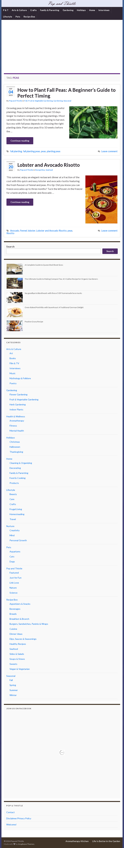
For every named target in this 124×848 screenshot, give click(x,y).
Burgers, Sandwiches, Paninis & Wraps (29, 623)
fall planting (16, 151)
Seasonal (67, 101)
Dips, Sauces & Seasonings (23, 638)
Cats (12, 556)
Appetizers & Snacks (20, 603)
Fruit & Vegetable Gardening (40, 101)
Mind (12, 535)
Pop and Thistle (15, 101)
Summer (14, 690)
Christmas (15, 441)
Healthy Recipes (18, 644)
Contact (10, 812)
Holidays (81, 10)
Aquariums (15, 551)
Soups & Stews (17, 659)
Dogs (12, 561)
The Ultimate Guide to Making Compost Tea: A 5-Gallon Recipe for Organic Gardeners (61, 279)
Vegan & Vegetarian (20, 669)
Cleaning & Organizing (21, 463)
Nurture (10, 526)
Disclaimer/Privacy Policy (18, 818)
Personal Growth (18, 540)
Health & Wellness (15, 416)
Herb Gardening (18, 404)
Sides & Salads (17, 654)
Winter (13, 695)
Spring (13, 685)
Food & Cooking (18, 478)
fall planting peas (31, 151)
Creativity (15, 530)
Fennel (23, 230)
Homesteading (17, 514)
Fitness (13, 425)
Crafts (33, 10)
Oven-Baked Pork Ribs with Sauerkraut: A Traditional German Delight (54, 307)
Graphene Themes (26, 844)
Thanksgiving (16, 451)
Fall (25, 101)
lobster (31, 230)
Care (12, 499)
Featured (14, 572)
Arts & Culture (19, 10)
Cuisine (13, 628)
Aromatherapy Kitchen (77, 841)
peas (43, 151)
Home (92, 10)
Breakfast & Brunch (19, 618)
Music (13, 373)
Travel (13, 519)
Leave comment (109, 151)
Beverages (15, 608)
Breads (13, 613)
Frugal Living (16, 509)
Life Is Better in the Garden (106, 841)
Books (13, 358)
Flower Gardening (18, 394)
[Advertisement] (62, 49)
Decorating (15, 468)
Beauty (13, 494)
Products (14, 483)
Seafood (49, 170)
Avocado (14, 230)
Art (11, 353)
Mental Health (17, 430)
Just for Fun (15, 577)
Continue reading (19, 140)
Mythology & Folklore (20, 378)
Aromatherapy (17, 420)
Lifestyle (7, 16)
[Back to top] (117, 841)
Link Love (14, 582)
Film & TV (14, 363)
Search (10, 246)
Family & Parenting (49, 10)
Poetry (13, 383)
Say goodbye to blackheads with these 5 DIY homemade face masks (53, 293)
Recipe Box (29, 16)
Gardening (68, 10)
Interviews (103, 10)
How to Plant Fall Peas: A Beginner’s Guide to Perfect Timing (66, 93)
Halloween (15, 446)
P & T (5, 10)
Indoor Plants (16, 409)
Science (13, 592)
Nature (13, 587)
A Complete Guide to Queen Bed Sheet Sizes (44, 265)
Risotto (10, 233)
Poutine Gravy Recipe (34, 321)
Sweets (13, 664)
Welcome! (11, 824)
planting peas (53, 151)
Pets (18, 16)
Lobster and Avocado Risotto (48, 165)
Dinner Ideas (16, 633)
